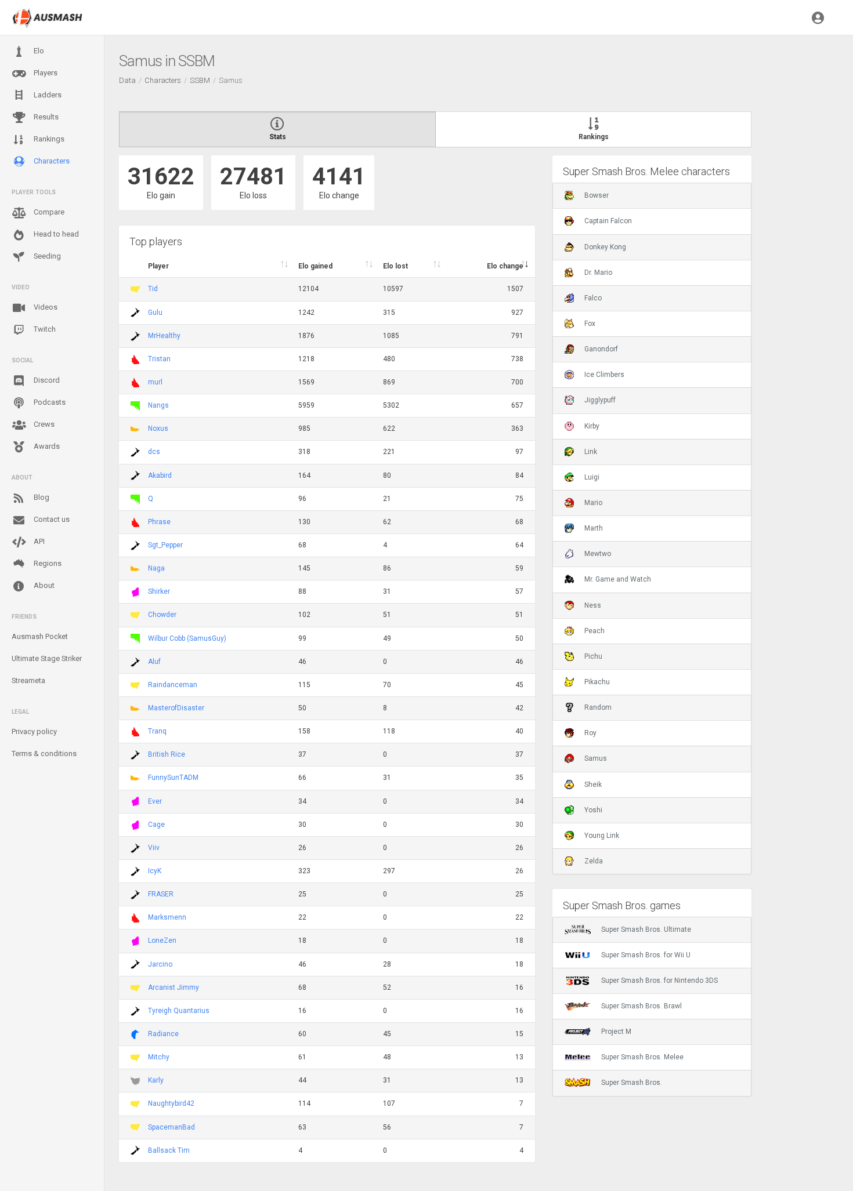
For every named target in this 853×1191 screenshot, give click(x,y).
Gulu (155, 312)
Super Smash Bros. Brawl (641, 1006)
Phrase (159, 522)
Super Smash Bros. (631, 1083)
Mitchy (158, 1057)
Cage (156, 824)
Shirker (159, 591)
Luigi (591, 477)
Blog (40, 497)
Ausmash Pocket (40, 636)
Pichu (593, 656)
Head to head (55, 234)
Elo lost (395, 266)
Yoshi (593, 810)
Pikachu (597, 682)
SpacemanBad (171, 1127)
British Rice (166, 754)
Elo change (505, 266)
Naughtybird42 (171, 1103)
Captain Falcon (608, 221)
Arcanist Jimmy (173, 987)
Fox (589, 323)
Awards (46, 446)
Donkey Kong (605, 247)
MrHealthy (164, 336)
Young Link (601, 835)
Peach (594, 631)
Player (158, 266)
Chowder (162, 615)
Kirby (591, 426)
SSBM (200, 80)
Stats (277, 137)
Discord (46, 380)
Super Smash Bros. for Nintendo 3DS (659, 980)
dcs (154, 452)
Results (45, 116)
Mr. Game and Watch (617, 579)
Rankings (48, 139)
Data (127, 80)
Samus (595, 758)
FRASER (161, 894)
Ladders (47, 94)
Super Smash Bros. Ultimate (646, 929)
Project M (616, 1031)
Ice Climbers (604, 375)
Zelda (593, 861)
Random (598, 707)
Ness (592, 605)
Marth (593, 528)
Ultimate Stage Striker (47, 658)
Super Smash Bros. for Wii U (646, 955)
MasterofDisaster (176, 708)
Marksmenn (167, 917)
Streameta (28, 680)
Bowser (596, 195)
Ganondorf (601, 349)
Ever (155, 801)
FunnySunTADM (173, 778)
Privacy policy (34, 731)
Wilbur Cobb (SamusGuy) (187, 638)
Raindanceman (172, 685)
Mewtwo (597, 554)
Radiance (163, 1034)
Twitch (44, 329)
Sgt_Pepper (165, 545)
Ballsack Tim (169, 1150)
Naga (156, 568)
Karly (156, 1080)
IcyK (154, 871)
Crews (43, 424)
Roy (590, 733)
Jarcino (160, 964)
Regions (47, 563)
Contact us (51, 519)
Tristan (159, 359)
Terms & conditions (44, 753)
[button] (818, 17)
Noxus (158, 428)
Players (44, 72)
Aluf (154, 662)
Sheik (593, 784)
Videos (44, 307)
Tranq (157, 731)
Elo (38, 50)
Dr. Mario (598, 272)
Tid (153, 289)
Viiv (154, 848)
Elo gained (315, 266)
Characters (51, 161)
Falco (593, 298)
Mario (593, 503)
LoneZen (162, 940)
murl (155, 382)
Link (590, 452)
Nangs (158, 405)
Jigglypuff (600, 400)
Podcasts (49, 402)
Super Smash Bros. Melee (642, 1057)
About (43, 585)
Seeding (46, 256)
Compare (48, 212)
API (38, 541)
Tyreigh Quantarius (178, 1011)
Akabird (160, 475)
